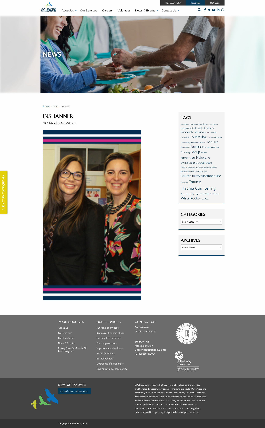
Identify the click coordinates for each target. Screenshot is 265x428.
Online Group (188, 163)
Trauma (195, 181)
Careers (107, 10)
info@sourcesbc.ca (145, 331)
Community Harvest (191, 132)
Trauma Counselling (198, 188)
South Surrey (190, 175)
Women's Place (203, 199)
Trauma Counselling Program (191, 194)
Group (195, 151)
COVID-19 (210, 137)
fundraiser (196, 146)
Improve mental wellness (109, 348)
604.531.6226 (142, 327)
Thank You (184, 182)
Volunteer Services (212, 194)
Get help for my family (108, 338)
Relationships (185, 171)
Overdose (205, 162)
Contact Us (168, 10)
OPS (197, 163)
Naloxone (203, 157)
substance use (211, 175)
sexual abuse (194, 171)
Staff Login (214, 2)
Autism (215, 124)
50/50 (182, 124)
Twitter (209, 11)
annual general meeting (202, 124)
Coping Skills (185, 137)
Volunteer (124, 10)
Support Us (198, 3)
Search (199, 11)
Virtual (203, 194)
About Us (68, 10)
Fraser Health (185, 147)
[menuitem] (68, 10)
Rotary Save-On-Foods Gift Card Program (73, 349)
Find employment (106, 343)
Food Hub (211, 142)
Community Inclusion (209, 132)
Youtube (214, 11)
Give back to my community (111, 369)
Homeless (204, 152)
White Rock (189, 198)
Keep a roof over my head (110, 333)
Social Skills (203, 171)
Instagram (223, 11)
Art (211, 124)
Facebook (205, 11)
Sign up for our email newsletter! (74, 391)
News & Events (145, 10)
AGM (191, 124)
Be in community (105, 353)
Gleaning (185, 152)
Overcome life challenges (110, 363)
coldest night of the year (201, 128)
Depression (218, 137)
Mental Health (188, 158)
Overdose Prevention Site (189, 167)
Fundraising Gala (209, 147)
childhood (184, 128)
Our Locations (66, 338)
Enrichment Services (198, 142)
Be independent (104, 358)
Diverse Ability (185, 142)
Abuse (187, 124)
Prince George (204, 167)
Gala (217, 147)
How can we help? (173, 2)
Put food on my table (107, 327)
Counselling (198, 136)
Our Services (88, 10)
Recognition (213, 167)
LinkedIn (218, 11)
